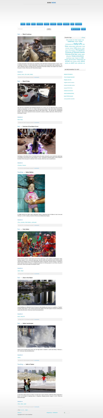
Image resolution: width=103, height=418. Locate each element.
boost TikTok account (68, 96)
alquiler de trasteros (68, 74)
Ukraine (66, 59)
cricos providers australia (69, 98)
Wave (22, 403)
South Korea (69, 58)
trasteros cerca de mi (68, 90)
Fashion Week (78, 46)
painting (66, 63)
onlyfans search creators (69, 82)
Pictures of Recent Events (75, 52)
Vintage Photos (80, 59)
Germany (67, 48)
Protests (79, 54)
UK (79, 58)
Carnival (79, 39)
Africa (67, 39)
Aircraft (70, 39)
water (19, 270)
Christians (20, 165)
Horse (22, 74)
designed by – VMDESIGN (52, 412)
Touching (20, 172)
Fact (19, 34)
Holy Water (26, 229)
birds (71, 61)
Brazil (19, 316)
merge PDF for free (68, 87)
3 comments (36, 225)
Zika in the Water (28, 277)
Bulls (28, 74)
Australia (22, 222)
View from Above (72, 59)
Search (49, 28)
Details (19, 72)
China (19, 222)
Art (73, 39)
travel (76, 63)
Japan (83, 48)
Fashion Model (72, 46)
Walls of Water (30, 364)
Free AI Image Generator (69, 77)
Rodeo (31, 74)
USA (26, 74)
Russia (83, 54)
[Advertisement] (51, 13)
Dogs (83, 44)
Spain (73, 58)
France (83, 46)
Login (83, 28)
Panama (24, 165)
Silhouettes (68, 56)
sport (72, 63)
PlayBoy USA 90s (67, 79)
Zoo (84, 59)
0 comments (36, 77)
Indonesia (79, 48)
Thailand (77, 58)
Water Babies (29, 172)
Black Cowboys (27, 34)
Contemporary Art (69, 44)
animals (19, 74)
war (84, 63)
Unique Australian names (69, 85)
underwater (33, 222)
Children (76, 41)
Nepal (22, 270)
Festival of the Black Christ (30, 126)
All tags (83, 37)
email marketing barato (69, 93)
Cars (83, 39)
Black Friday (26, 81)
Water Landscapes (28, 323)
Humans (71, 48)
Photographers (80, 50)
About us (19, 412)
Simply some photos (78, 56)
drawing (74, 61)
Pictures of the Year (71, 54)
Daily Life (23, 316)
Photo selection (71, 50)
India (75, 48)
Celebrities (71, 41)
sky (69, 63)
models (78, 61)
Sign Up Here (76, 28)
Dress (66, 46)
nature (19, 357)
